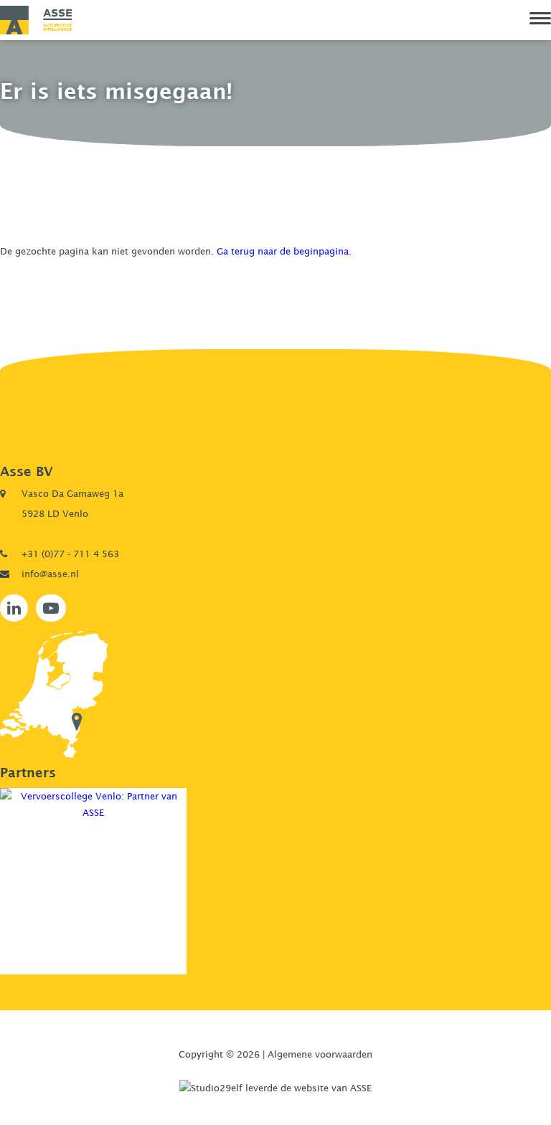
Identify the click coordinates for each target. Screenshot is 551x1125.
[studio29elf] (275, 1087)
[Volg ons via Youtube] (51, 608)
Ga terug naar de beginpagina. (284, 251)
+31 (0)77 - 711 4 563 (70, 553)
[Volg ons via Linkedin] (14, 608)
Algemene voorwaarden (320, 1054)
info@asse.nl (50, 573)
